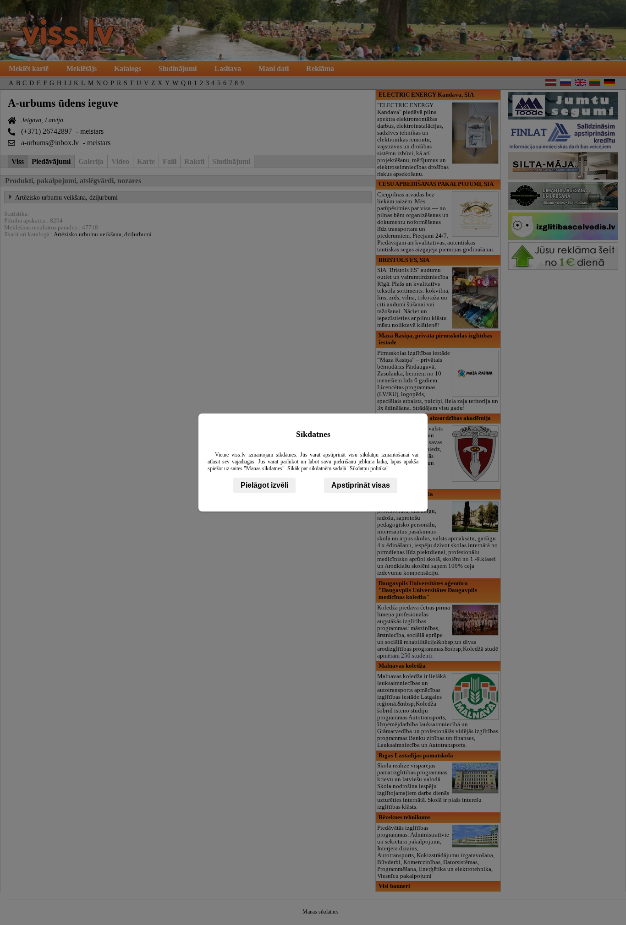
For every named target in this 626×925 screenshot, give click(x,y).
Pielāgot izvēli (264, 485)
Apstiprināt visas (360, 485)
